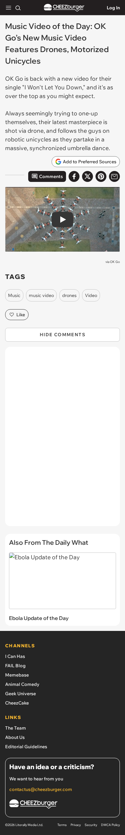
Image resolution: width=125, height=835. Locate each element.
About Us (15, 737)
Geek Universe (20, 693)
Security (91, 825)
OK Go (115, 262)
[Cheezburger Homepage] (64, 7)
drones (69, 295)
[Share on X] (87, 176)
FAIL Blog (15, 666)
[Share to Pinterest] (101, 176)
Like (20, 315)
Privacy (76, 825)
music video (41, 295)
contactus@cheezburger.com (40, 789)
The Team (15, 728)
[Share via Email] (114, 176)
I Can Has (15, 656)
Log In (113, 8)
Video (91, 295)
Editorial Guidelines (26, 747)
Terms (62, 825)
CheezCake (17, 703)
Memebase (17, 675)
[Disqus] (62, 439)
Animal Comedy (22, 684)
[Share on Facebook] (74, 176)
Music (14, 295)
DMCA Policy (110, 825)
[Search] (18, 7)
